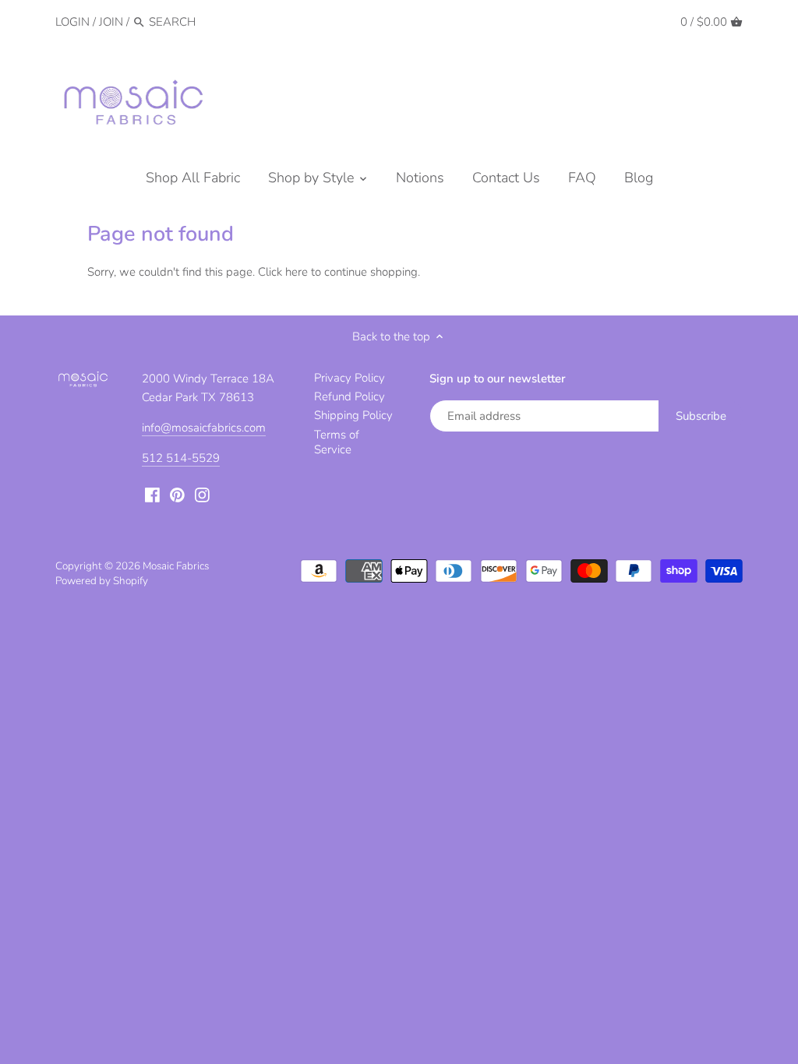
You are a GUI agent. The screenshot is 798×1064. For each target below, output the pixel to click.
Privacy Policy (349, 378)
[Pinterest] (177, 494)
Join (111, 22)
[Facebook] (152, 494)
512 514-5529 (181, 458)
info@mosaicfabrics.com (204, 427)
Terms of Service (336, 442)
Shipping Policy (353, 415)
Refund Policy (349, 396)
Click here (283, 272)
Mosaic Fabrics (176, 565)
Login (72, 22)
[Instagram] (202, 494)
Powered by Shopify (101, 580)
